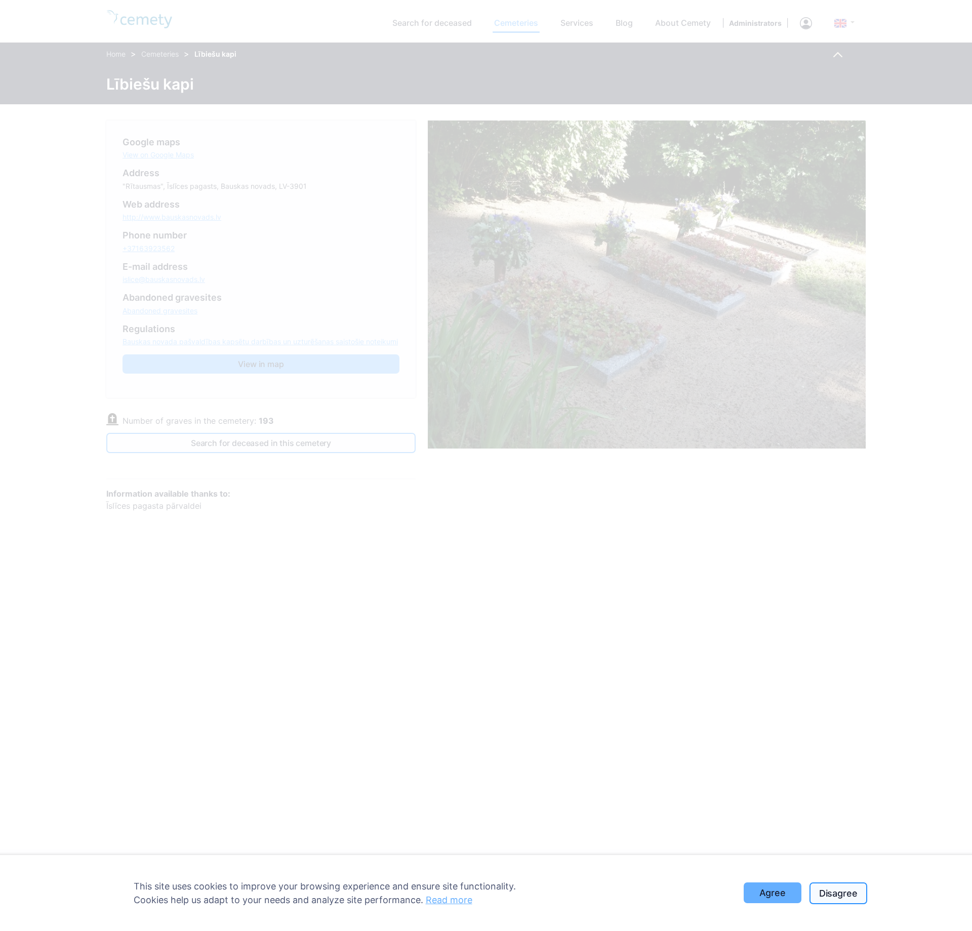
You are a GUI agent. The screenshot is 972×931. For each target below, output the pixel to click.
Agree (772, 892)
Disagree (838, 893)
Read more (449, 900)
